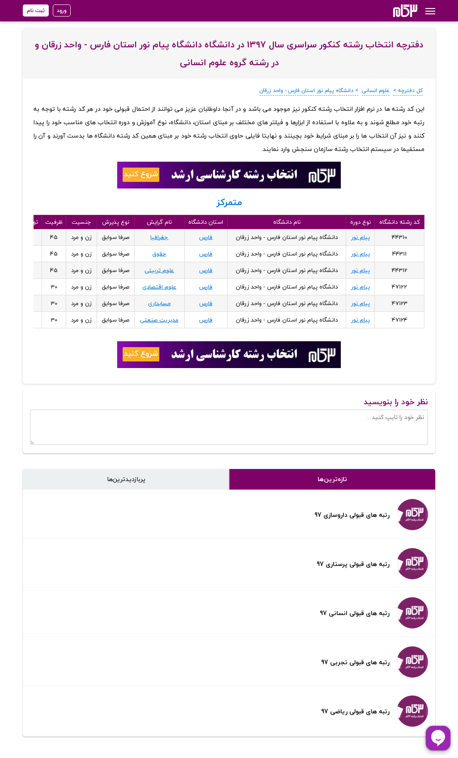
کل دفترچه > (408, 90)
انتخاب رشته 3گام (393, 10)
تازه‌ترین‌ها (332, 479)
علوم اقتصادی (159, 287)
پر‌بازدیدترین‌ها (126, 479)
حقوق (159, 254)
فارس (205, 237)
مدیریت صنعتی (159, 320)
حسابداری (159, 303)
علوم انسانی (376, 90)
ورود (62, 10)
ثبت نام (36, 10)
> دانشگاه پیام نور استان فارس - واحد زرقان (308, 90)
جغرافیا (159, 237)
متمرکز (229, 202)
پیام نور (360, 237)
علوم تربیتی (159, 270)
